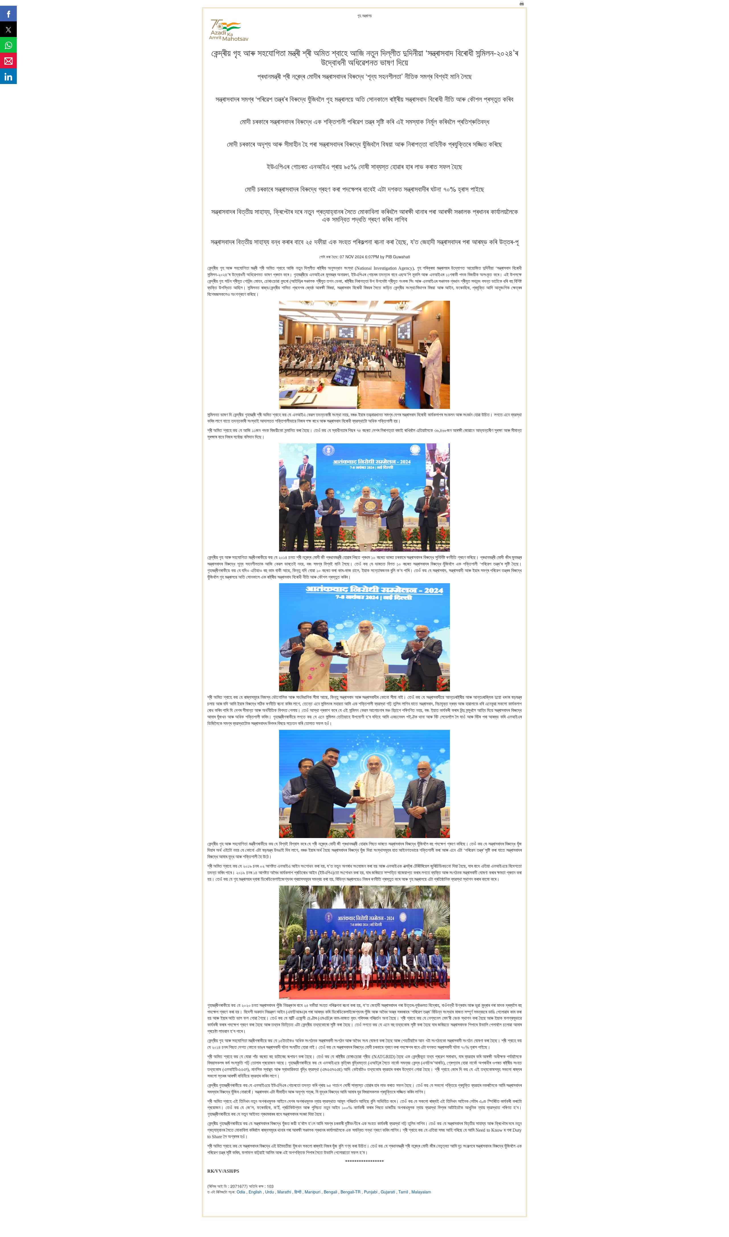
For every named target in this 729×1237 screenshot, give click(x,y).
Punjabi (371, 1192)
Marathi (284, 1192)
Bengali (331, 1192)
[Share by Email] (8, 60)
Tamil (403, 1192)
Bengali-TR (351, 1192)
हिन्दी (298, 1192)
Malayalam (421, 1192)
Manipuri (313, 1192)
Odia (241, 1192)
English (256, 1192)
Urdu (270, 1192)
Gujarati (388, 1192)
